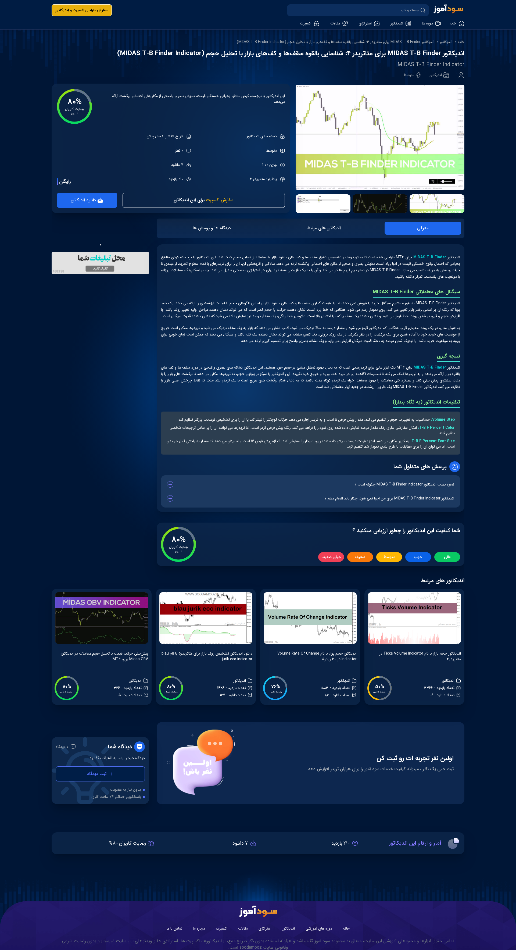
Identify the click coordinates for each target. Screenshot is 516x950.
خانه (461, 42)
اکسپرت (221, 928)
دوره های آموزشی (319, 928)
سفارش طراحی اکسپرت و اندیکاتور (81, 10)
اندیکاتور (446, 42)
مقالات (243, 928)
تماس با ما (174, 928)
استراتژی (265, 928)
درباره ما (199, 928)
